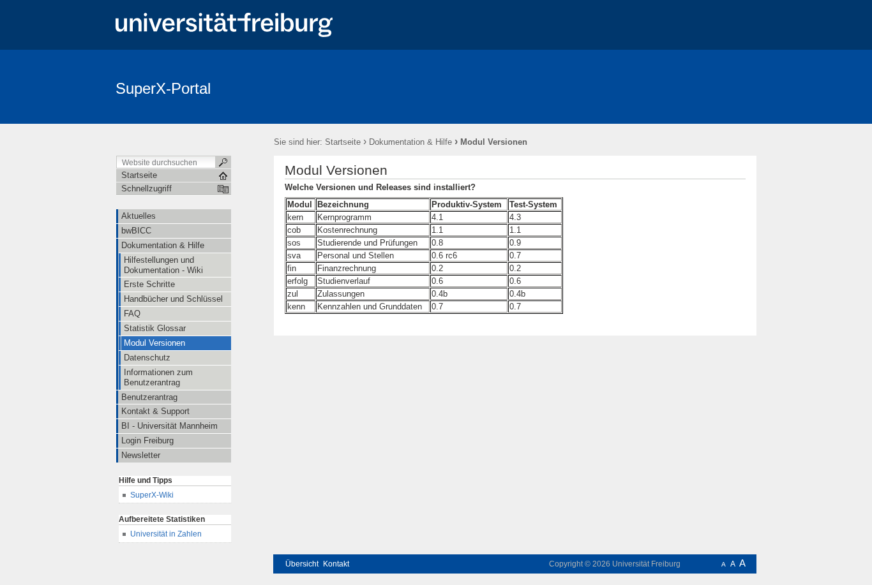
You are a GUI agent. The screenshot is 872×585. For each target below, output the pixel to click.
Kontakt (336, 563)
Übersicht (302, 563)
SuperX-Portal (163, 88)
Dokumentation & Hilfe (410, 142)
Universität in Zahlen (166, 533)
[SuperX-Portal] (694, 86)
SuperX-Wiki (152, 495)
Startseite (343, 142)
